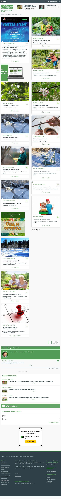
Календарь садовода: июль (41, 73)
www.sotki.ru (4, 14)
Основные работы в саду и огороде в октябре (45, 189)
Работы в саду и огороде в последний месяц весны (45, 108)
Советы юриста (5, 480)
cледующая (57, 342)
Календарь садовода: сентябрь (11, 294)
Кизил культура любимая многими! (13, 362)
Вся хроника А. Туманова (52, 368)
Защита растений (5, 465)
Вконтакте (17, 483)
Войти (47, 1)
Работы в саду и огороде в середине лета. (44, 75)
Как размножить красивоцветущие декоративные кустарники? (29, 397)
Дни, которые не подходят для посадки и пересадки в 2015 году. (13, 331)
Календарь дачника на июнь (41, 219)
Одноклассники (25, 483)
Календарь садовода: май (40, 105)
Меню (4, 1)
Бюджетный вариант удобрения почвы (29, 9)
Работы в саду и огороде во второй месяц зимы (44, 174)
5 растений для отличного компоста (30, 6)
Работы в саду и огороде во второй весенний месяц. (14, 172)
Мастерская (4, 484)
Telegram (32, 483)
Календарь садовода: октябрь (42, 187)
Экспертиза (4, 478)
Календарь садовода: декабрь (11, 260)
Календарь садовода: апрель (11, 169)
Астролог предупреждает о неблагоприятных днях (10, 328)
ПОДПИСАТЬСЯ (54, 422)
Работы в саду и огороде (9, 107)
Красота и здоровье (6, 473)
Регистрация (53, 1)
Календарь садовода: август (41, 40)
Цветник (3, 469)
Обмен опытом (5, 482)
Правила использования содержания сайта (29, 467)
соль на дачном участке (52, 7)
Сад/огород (4, 463)
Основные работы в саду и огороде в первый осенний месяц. (14, 297)
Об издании (18, 476)
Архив (9, 14)
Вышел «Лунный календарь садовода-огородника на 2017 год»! (13, 46)
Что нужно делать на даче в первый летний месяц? (45, 222)
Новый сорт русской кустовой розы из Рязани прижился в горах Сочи (31, 381)
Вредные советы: (51, 5)
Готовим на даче (5, 471)
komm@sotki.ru (50, 482)
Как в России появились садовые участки (22, 389)
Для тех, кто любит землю (6, 11)
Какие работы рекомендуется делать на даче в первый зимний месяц (14, 263)
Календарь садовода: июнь (10, 105)
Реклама (17, 473)
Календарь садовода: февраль (11, 203)
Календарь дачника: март (40, 138)
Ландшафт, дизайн (5, 475)
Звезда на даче (5, 467)
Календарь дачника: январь (10, 137)
